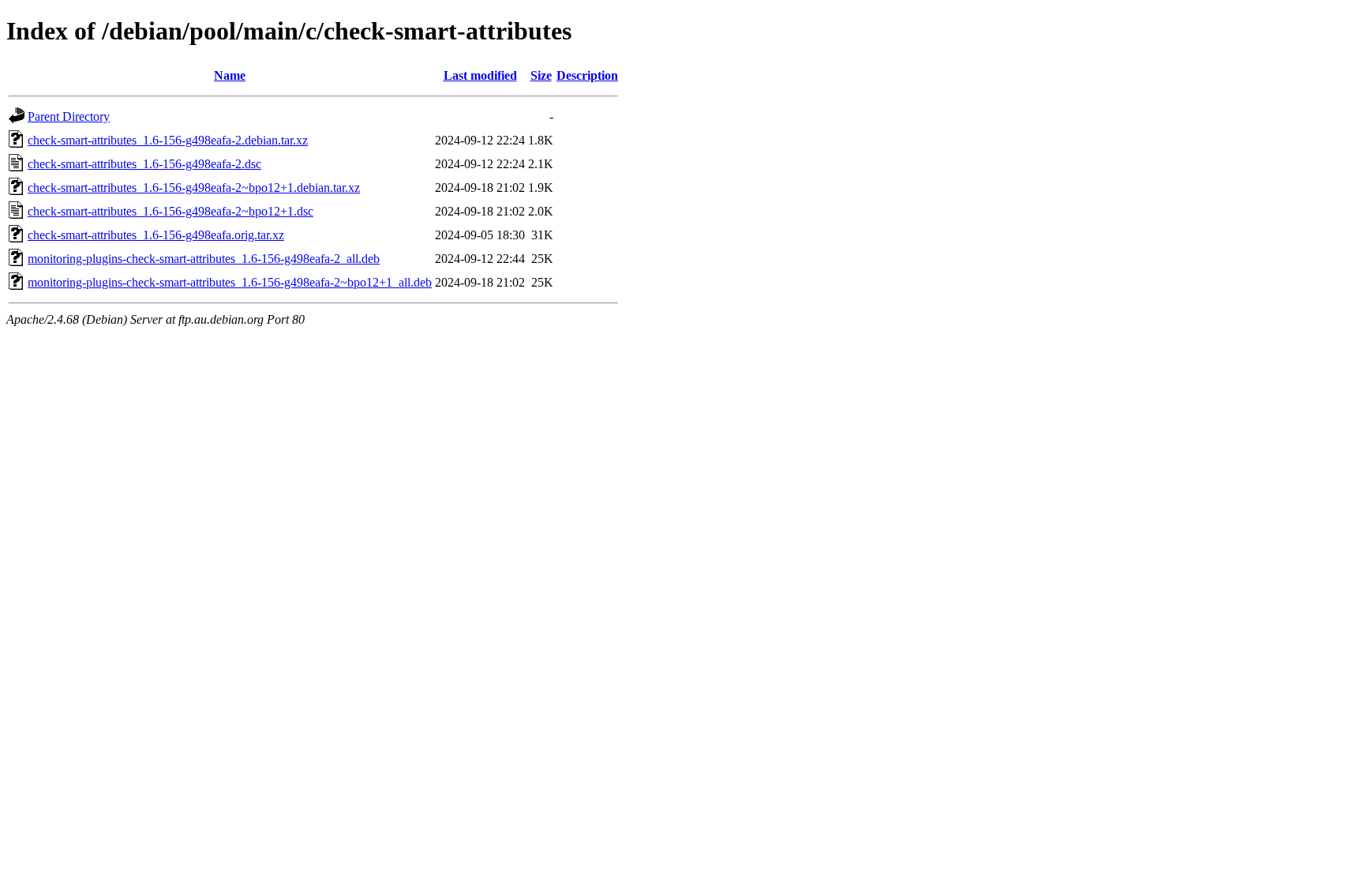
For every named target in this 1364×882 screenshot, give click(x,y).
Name (229, 75)
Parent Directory (69, 116)
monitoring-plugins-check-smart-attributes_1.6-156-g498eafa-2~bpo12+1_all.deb (230, 282)
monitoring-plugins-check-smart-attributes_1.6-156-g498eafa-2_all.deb (204, 258)
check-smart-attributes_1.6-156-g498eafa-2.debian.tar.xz (168, 140)
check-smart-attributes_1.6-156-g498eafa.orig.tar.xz (156, 235)
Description (587, 75)
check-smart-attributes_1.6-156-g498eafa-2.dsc (144, 164)
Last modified (480, 75)
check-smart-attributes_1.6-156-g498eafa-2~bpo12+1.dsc (170, 211)
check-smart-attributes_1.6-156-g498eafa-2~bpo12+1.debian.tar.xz (194, 187)
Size (541, 75)
